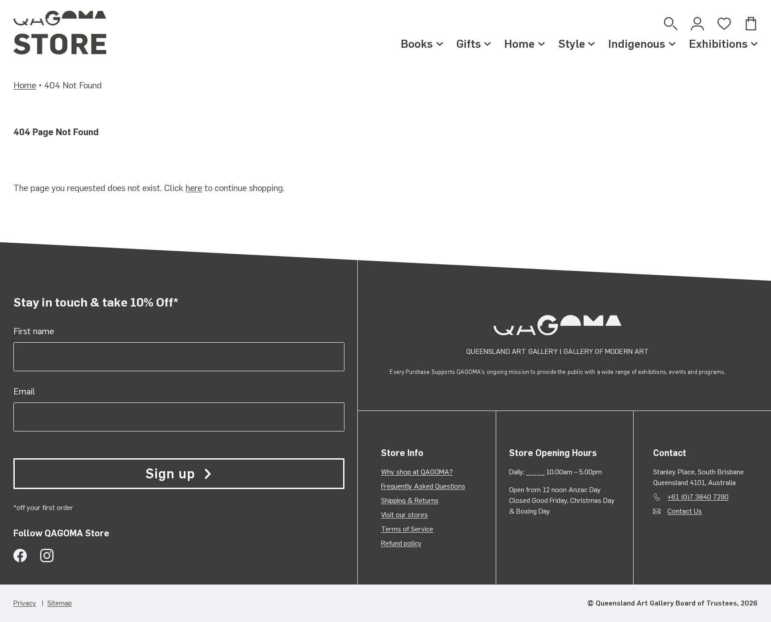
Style (571, 43)
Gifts (468, 43)
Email (24, 391)
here (194, 187)
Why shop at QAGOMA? (417, 472)
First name (33, 331)
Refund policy (401, 543)
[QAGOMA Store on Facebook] (20, 555)
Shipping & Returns (410, 500)
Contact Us (684, 511)
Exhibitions (718, 43)
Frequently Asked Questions (423, 486)
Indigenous (636, 43)
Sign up (170, 473)
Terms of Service (407, 529)
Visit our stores (404, 514)
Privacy (24, 603)
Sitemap (59, 603)
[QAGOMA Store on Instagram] (47, 555)
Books (417, 43)
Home (519, 43)
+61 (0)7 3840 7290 (698, 497)
